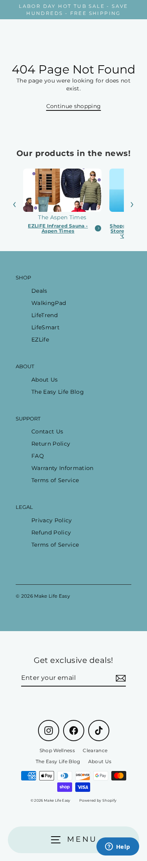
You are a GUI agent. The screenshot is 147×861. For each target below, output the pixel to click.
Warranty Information (62, 468)
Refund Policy (51, 532)
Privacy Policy (51, 520)
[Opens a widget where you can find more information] (117, 847)
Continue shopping (73, 106)
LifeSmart (45, 327)
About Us (44, 379)
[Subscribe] (119, 678)
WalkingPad (48, 303)
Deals (39, 290)
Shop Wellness (57, 750)
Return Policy (50, 443)
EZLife (40, 339)
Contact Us (47, 431)
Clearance (95, 750)
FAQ (37, 455)
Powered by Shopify (97, 800)
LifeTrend (44, 315)
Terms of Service (55, 480)
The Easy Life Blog (57, 391)
